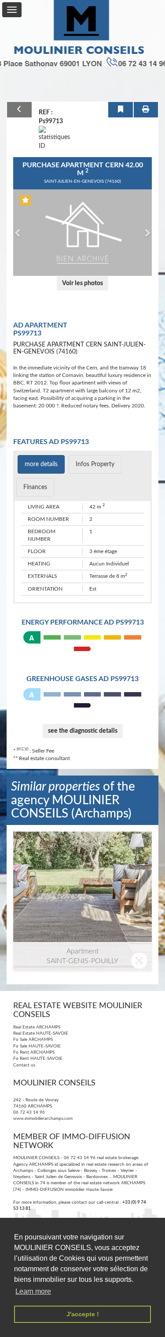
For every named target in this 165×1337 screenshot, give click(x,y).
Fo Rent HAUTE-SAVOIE (37, 1058)
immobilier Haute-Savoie (89, 1189)
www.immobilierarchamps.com (43, 1118)
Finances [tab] (35, 487)
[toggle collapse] (12, 9)
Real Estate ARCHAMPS (36, 1027)
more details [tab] (41, 464)
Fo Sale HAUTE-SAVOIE (37, 1046)
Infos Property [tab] (95, 464)
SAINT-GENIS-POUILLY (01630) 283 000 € (82, 872)
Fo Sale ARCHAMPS (33, 1039)
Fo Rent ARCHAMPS (34, 1052)
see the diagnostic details (82, 731)
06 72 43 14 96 (29, 1112)
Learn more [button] (33, 1291)
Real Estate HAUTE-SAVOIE (40, 1033)
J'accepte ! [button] (82, 1314)
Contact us (24, 1065)
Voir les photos (82, 283)
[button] (18, 232)
